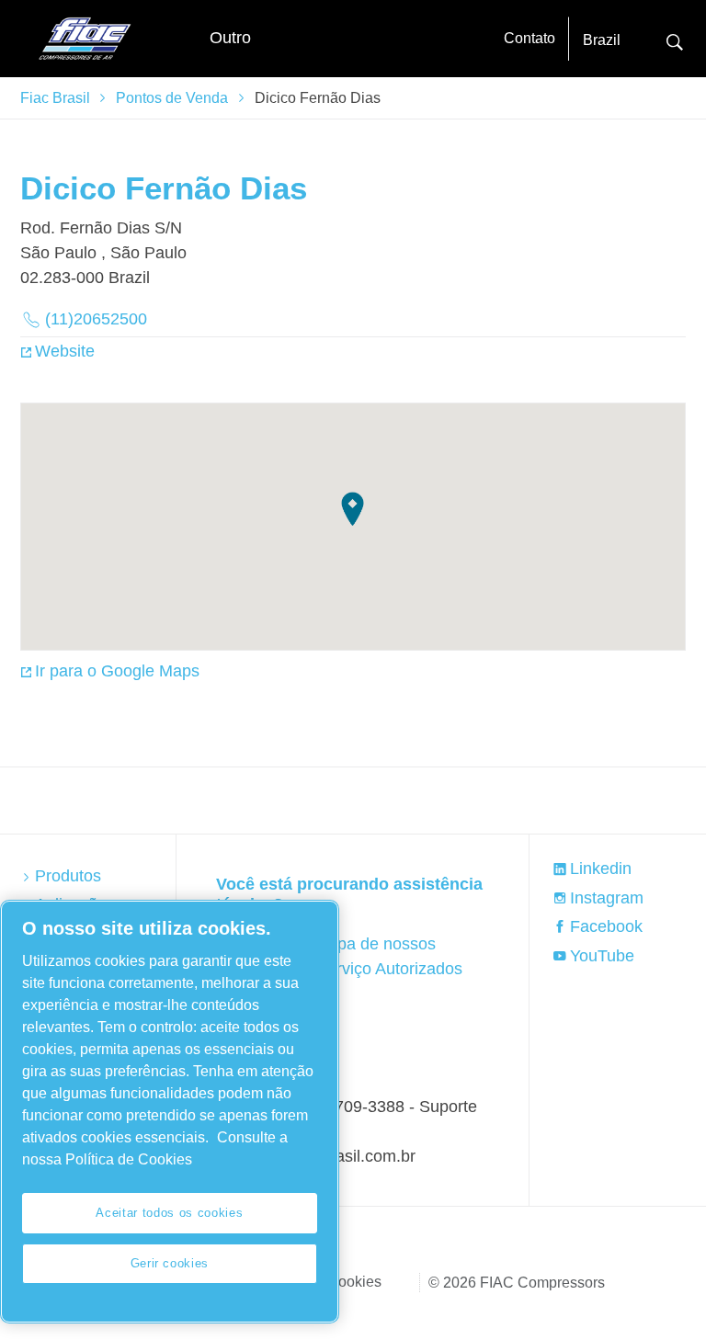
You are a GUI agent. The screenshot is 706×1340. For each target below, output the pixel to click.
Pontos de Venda (172, 98)
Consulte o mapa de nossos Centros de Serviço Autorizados (346, 956)
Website (65, 351)
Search (675, 40)
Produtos (68, 876)
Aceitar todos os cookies (169, 1213)
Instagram (606, 898)
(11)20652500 (96, 319)
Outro (230, 37)
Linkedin (601, 868)
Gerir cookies (170, 1263)
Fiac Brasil (55, 98)
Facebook (606, 926)
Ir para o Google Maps (117, 671)
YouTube (602, 956)
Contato (529, 38)
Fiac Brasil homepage (84, 39)
